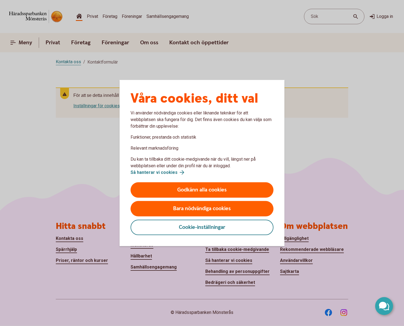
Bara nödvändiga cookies (202, 208)
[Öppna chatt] (384, 306)
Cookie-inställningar (202, 227)
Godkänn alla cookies (202, 190)
